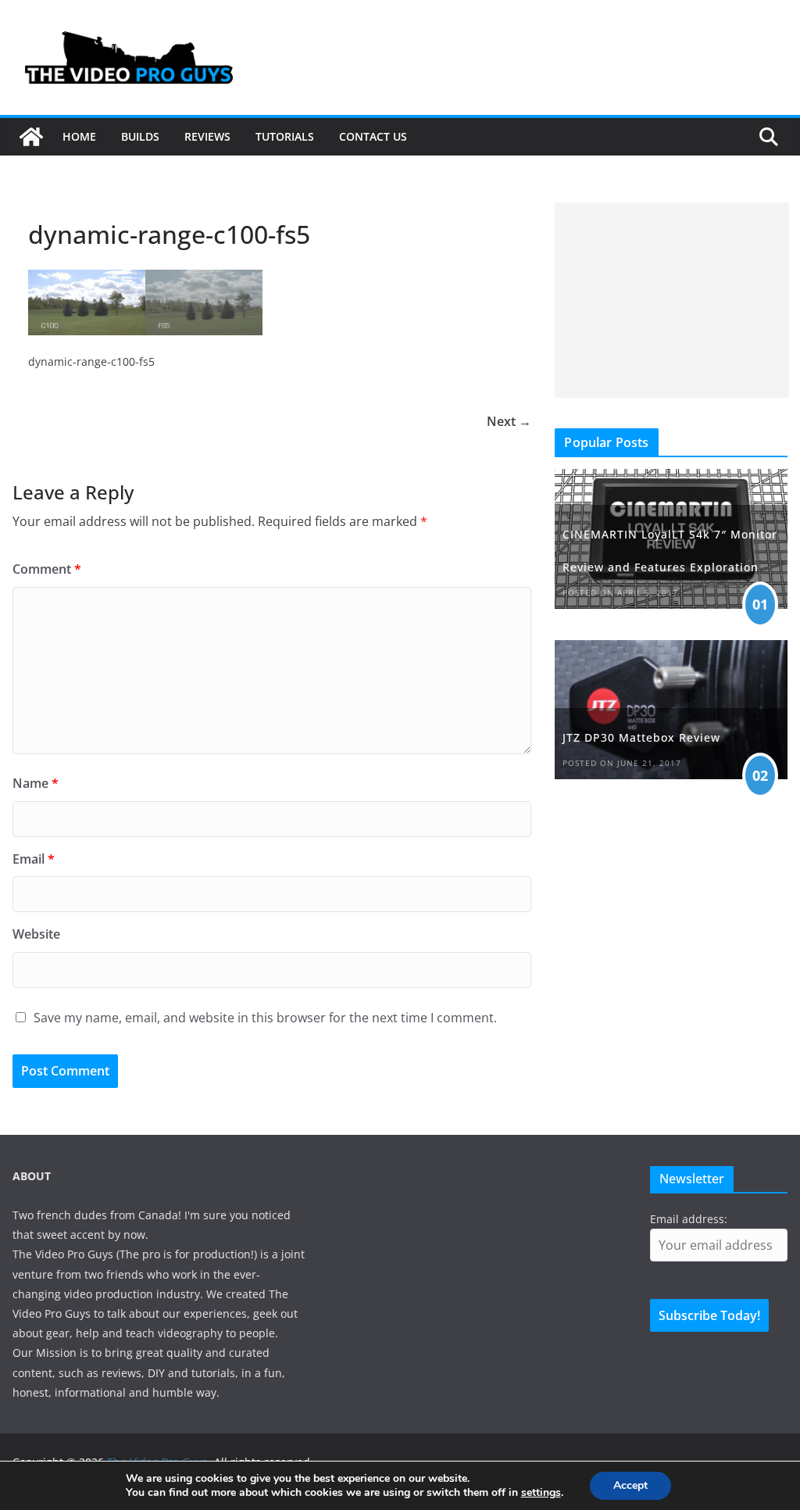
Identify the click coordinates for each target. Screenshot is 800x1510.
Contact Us (373, 136)
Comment (46, 569)
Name (35, 783)
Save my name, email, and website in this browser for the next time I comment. (265, 1017)
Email (33, 859)
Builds (140, 136)
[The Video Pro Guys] (31, 137)
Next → (509, 421)
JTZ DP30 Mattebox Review (641, 737)
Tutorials (284, 136)
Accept (630, 1485)
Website (36, 934)
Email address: (688, 1218)
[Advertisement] (672, 300)
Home (79, 136)
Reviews (207, 136)
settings (541, 1493)
